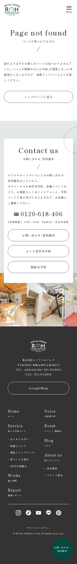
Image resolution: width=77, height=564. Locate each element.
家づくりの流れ (19, 459)
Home (13, 413)
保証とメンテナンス (22, 452)
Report (14, 492)
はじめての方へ (19, 439)
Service (17, 428)
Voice (50, 413)
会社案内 (52, 468)
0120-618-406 (42, 214)
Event (52, 428)
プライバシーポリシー (38, 527)
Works (14, 477)
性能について (18, 446)
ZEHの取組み (18, 466)
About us (53, 457)
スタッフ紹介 (55, 475)
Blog (48, 442)
